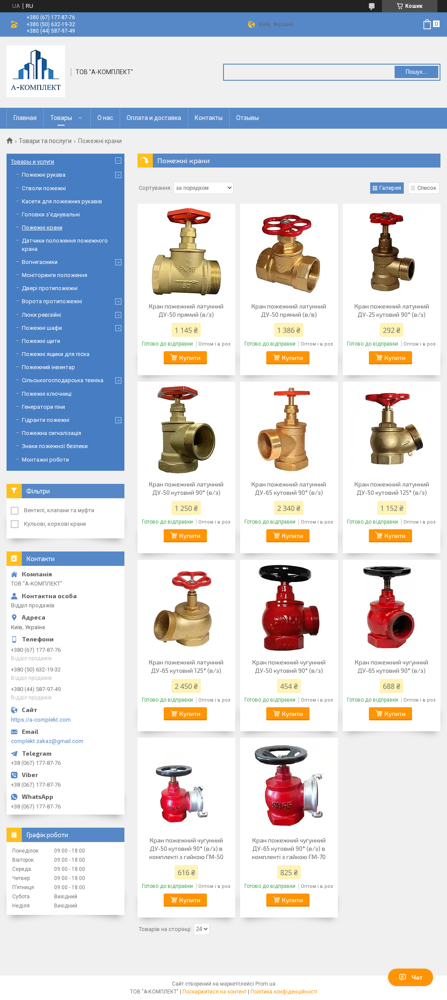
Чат (417, 977)
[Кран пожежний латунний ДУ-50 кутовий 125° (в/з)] (391, 429)
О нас (105, 117)
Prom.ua (265, 984)
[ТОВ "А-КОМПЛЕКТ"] (36, 71)
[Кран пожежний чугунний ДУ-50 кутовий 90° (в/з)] (289, 607)
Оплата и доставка (154, 117)
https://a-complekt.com (41, 719)
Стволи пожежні (44, 188)
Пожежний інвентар (48, 367)
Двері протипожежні (50, 288)
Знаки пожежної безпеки (55, 446)
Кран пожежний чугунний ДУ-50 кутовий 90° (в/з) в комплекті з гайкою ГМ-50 (186, 848)
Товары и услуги (32, 161)
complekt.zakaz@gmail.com (47, 741)
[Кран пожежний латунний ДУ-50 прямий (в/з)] (186, 251)
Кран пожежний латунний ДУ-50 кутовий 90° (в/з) (186, 488)
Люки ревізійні (41, 315)
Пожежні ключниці (47, 393)
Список (427, 188)
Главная (25, 117)
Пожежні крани (42, 227)
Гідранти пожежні (45, 420)
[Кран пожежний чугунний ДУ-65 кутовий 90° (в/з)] (391, 607)
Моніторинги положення (54, 275)
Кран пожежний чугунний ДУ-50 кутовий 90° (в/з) (289, 666)
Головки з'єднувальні (51, 214)
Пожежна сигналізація (51, 433)
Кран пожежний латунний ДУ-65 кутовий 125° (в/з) (186, 666)
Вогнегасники (40, 262)
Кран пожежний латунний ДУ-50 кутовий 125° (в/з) (391, 488)
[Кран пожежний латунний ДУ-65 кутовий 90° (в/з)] (289, 429)
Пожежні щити (41, 341)
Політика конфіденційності (284, 992)
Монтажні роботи (45, 459)
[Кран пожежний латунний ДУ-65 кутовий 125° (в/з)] (186, 607)
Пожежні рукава (43, 174)
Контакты (209, 117)
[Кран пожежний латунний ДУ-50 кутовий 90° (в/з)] (186, 429)
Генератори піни (43, 407)
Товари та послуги (45, 140)
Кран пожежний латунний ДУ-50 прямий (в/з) (186, 310)
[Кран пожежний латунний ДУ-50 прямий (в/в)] (289, 251)
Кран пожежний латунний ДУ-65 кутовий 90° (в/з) (288, 488)
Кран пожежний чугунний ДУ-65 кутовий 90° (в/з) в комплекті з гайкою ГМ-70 (289, 848)
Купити (189, 357)
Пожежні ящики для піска (55, 354)
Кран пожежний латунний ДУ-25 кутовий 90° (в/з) (391, 310)
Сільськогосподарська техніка (62, 380)
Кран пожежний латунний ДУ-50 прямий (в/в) (288, 310)
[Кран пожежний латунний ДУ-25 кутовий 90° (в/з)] (391, 251)
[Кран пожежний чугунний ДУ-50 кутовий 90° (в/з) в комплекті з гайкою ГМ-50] (186, 785)
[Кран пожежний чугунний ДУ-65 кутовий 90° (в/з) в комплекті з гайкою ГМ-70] (289, 785)
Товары (61, 117)
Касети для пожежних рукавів (62, 201)
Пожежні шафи (42, 328)
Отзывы (247, 117)
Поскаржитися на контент (214, 992)
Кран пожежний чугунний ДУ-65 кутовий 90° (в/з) (391, 666)
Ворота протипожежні (52, 301)
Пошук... (417, 71)
